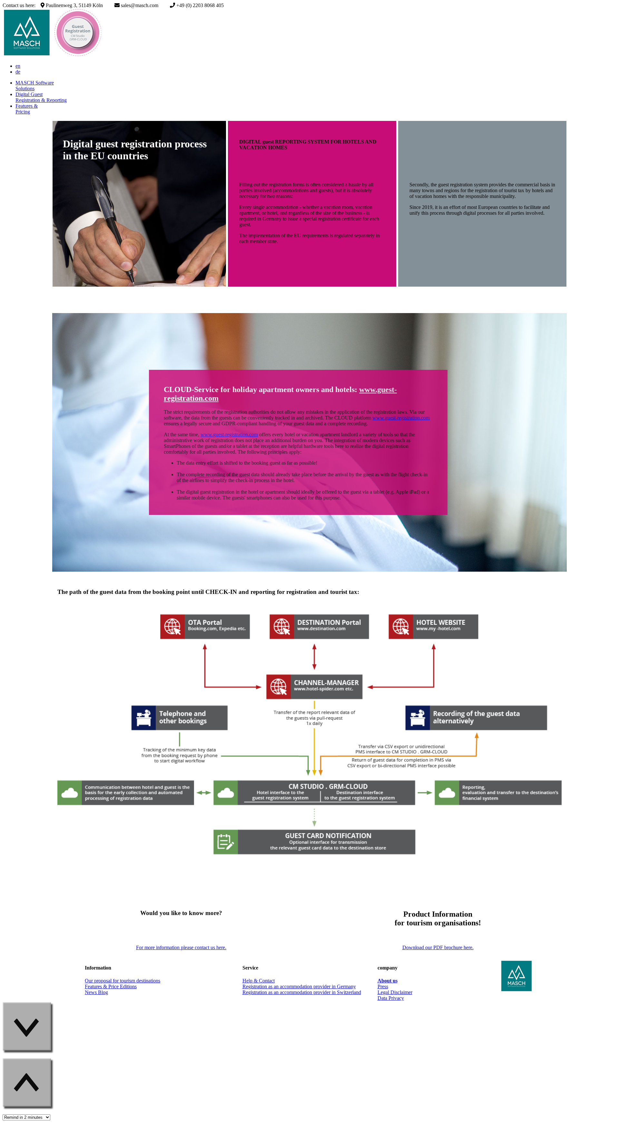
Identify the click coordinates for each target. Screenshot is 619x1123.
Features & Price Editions (111, 986)
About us (388, 980)
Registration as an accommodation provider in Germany (299, 986)
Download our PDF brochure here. (438, 947)
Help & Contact (258, 980)
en (17, 66)
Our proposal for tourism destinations (122, 980)
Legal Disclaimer (395, 992)
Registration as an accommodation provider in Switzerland (301, 992)
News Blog (96, 992)
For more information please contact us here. (181, 947)
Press (383, 986)
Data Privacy (391, 998)
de (17, 71)
